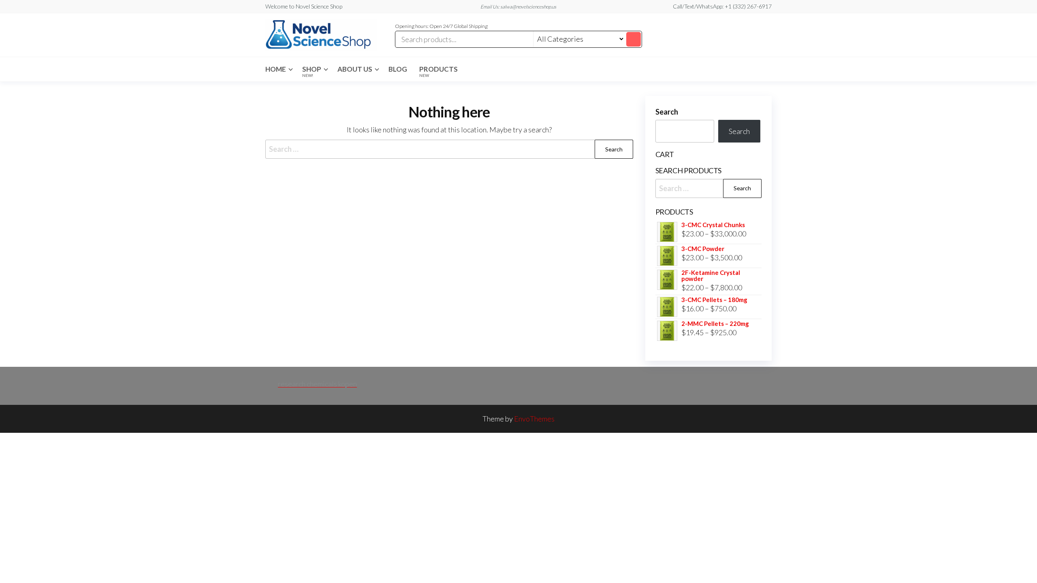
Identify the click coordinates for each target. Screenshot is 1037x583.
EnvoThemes (534, 418)
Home (275, 69)
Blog (397, 69)
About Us (354, 69)
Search (666, 111)
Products (438, 71)
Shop (311, 71)
